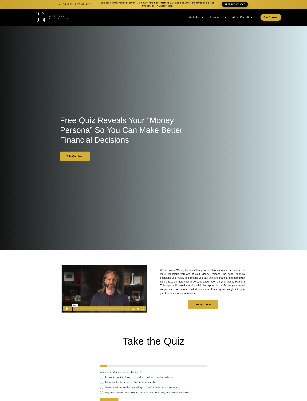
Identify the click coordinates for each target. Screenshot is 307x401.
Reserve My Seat (235, 4)
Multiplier (194, 17)
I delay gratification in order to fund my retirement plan (130, 382)
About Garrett (240, 17)
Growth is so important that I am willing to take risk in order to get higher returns (142, 387)
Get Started (271, 17)
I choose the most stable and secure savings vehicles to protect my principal (139, 377)
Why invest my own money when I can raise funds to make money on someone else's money (147, 392)
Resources (216, 17)
